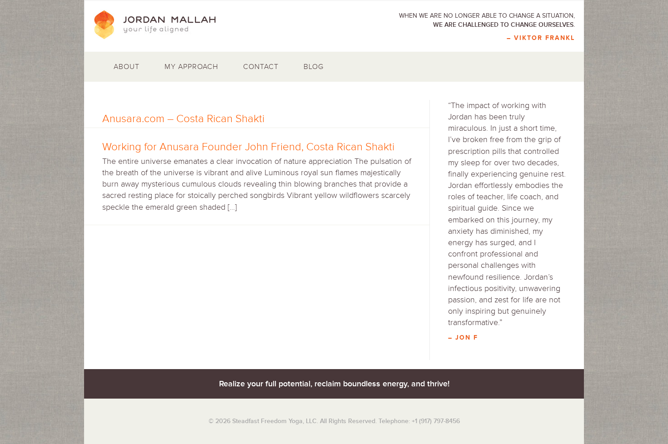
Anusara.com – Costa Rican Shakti (183, 118)
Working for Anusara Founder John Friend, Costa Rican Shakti (248, 146)
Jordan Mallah (161, 25)
